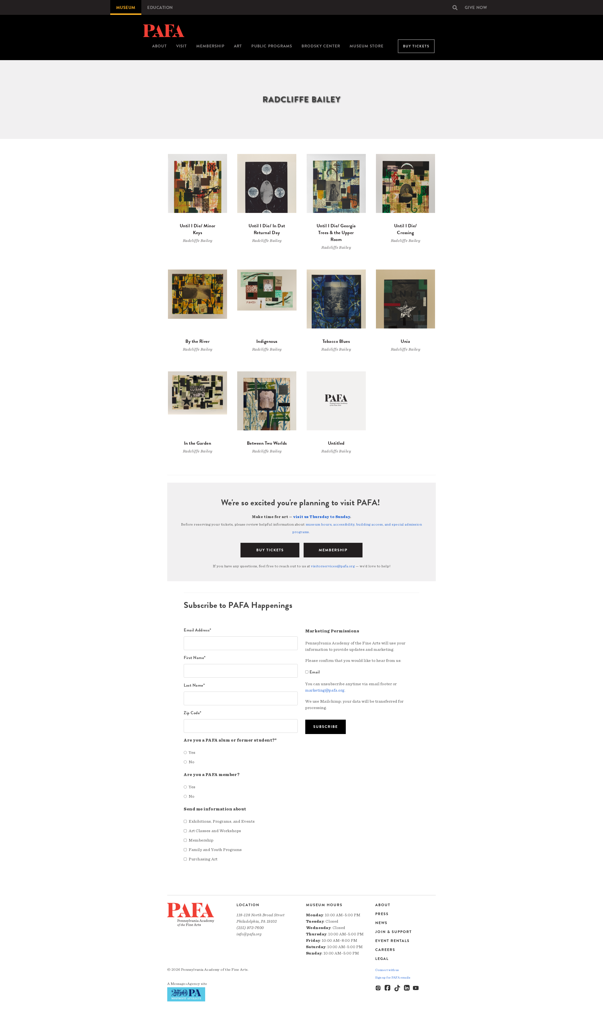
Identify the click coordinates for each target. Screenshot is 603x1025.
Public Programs (271, 46)
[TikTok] (397, 988)
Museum (125, 7)
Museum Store (366, 46)
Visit (181, 46)
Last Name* (194, 685)
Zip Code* (192, 713)
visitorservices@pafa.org (333, 566)
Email (314, 672)
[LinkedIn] (406, 988)
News (381, 923)
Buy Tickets (416, 46)
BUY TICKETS (270, 550)
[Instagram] (378, 988)
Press (382, 914)
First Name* (195, 657)
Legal (382, 958)
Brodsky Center (321, 46)
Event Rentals (392, 941)
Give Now (476, 7)
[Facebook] (388, 988)
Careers (385, 950)
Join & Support (393, 932)
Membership (210, 46)
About (159, 46)
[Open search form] (455, 7)
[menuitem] (125, 7)
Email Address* (197, 630)
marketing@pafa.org (325, 690)
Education (160, 7)
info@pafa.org (248, 934)
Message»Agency (185, 984)
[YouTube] (416, 988)
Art (238, 46)
